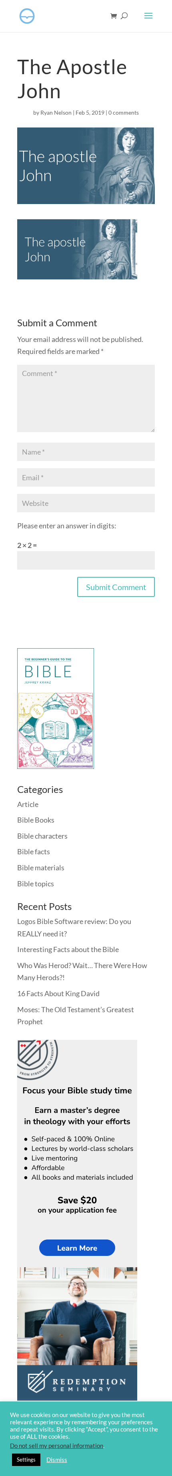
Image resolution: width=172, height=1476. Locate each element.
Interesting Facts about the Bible (68, 949)
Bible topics (35, 883)
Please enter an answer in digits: (66, 525)
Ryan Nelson (56, 112)
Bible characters (42, 835)
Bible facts (33, 851)
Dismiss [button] (56, 1459)
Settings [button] (26, 1459)
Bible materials (40, 867)
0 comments (123, 112)
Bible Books (35, 819)
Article (27, 804)
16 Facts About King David (58, 993)
